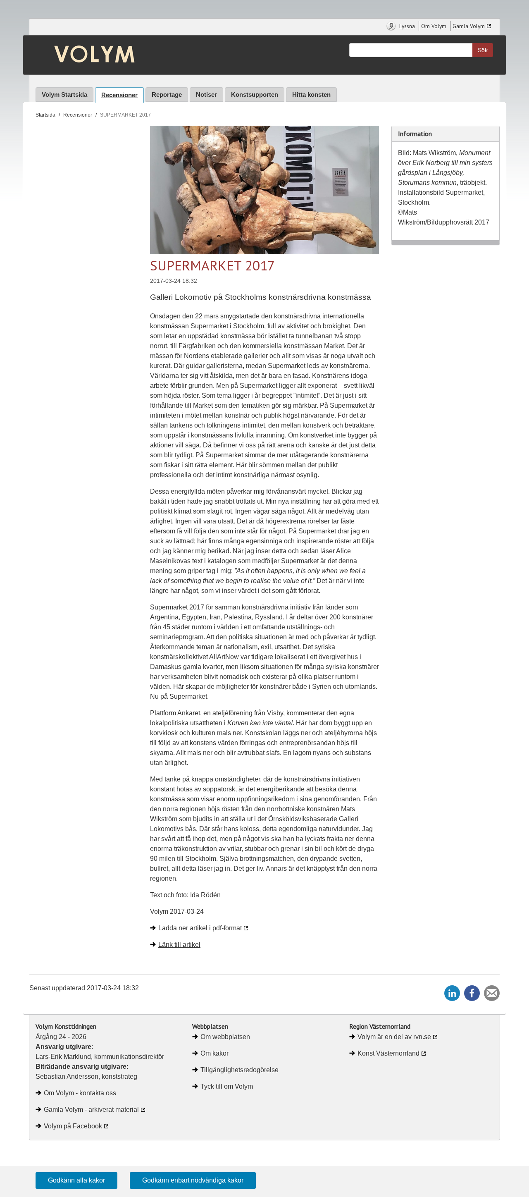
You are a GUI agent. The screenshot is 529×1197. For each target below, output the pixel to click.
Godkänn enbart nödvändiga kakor (192, 1180)
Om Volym (433, 26)
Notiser (206, 94)
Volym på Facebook (73, 1126)
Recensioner (119, 94)
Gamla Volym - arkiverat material (91, 1109)
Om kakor (214, 1053)
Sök (483, 50)
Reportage (167, 94)
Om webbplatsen (225, 1036)
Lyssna (406, 26)
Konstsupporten (254, 94)
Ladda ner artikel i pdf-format (200, 928)
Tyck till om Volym (226, 1086)
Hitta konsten (311, 94)
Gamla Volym (469, 26)
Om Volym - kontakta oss (80, 1093)
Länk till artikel (179, 944)
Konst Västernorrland (388, 1053)
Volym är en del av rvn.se (394, 1036)
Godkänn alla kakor (76, 1180)
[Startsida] (88, 55)
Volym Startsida (64, 94)
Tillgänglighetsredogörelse (239, 1069)
